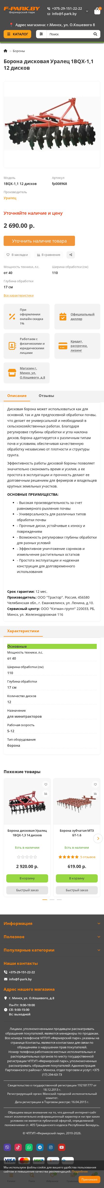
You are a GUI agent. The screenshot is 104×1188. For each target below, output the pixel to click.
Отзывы (46, 395)
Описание (17, 395)
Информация (18, 923)
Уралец (10, 198)
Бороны (19, 51)
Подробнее (80, 1171)
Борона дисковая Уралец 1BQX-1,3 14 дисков (27, 832)
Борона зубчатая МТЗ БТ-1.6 (77, 832)
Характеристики (23, 630)
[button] (6, 838)
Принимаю (89, 1179)
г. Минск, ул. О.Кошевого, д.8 (31, 998)
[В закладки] (45, 784)
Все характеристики (19, 295)
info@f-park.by (64, 13)
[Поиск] (95, 34)
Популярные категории (29, 950)
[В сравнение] (45, 793)
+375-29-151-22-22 (67, 8)
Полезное (14, 936)
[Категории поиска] (41, 34)
